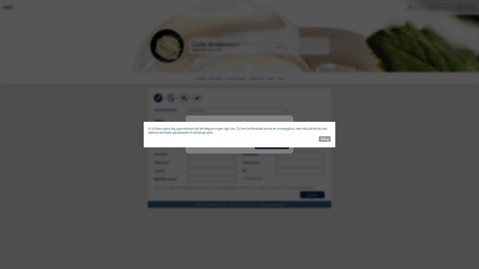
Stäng (325, 139)
